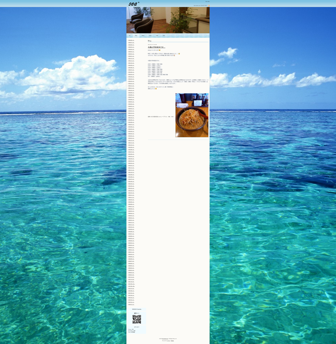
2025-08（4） (131, 67)
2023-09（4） (131, 119)
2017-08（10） (131, 286)
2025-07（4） (131, 69)
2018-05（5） (131, 265)
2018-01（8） (131, 274)
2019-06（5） (131, 236)
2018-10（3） (131, 254)
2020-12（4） (131, 195)
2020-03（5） (131, 215)
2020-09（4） (131, 201)
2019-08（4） (131, 231)
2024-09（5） (131, 92)
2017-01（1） (131, 302)
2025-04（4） (131, 76)
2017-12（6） (131, 277)
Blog (136, 35)
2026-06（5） (131, 44)
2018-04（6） (131, 267)
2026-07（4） (131, 42)
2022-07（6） (131, 151)
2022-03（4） (131, 160)
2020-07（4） (131, 206)
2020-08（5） (131, 204)
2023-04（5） (131, 131)
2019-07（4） (131, 233)
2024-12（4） (131, 85)
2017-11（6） (131, 279)
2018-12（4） (131, 249)
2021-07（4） (131, 179)
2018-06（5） (131, 263)
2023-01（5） (131, 138)
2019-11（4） (131, 224)
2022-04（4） (131, 158)
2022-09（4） (131, 147)
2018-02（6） (131, 272)
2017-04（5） (131, 295)
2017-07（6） (131, 288)
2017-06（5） (131, 290)
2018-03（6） (131, 270)
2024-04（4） (131, 104)
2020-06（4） (131, 208)
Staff (157, 35)
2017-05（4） (131, 293)
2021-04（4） (131, 185)
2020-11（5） (131, 197)
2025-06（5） (131, 72)
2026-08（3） (131, 40)
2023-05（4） (131, 129)
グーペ (168, 340)
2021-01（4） (131, 192)
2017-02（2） (131, 299)
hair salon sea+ (165, 338)
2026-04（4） (131, 49)
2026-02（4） (131, 53)
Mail (164, 35)
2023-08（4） (131, 122)
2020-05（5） (131, 211)
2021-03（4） (131, 188)
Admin (172, 340)
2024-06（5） (131, 99)
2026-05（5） (131, 47)
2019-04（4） (131, 240)
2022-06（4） (131, 154)
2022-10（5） (131, 145)
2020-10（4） (131, 199)
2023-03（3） (131, 133)
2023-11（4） (131, 115)
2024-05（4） (131, 101)
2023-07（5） (131, 124)
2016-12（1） (131, 304)
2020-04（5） (131, 213)
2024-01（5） (131, 110)
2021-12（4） (131, 167)
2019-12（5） (131, 222)
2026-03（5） (131, 51)
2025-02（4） (131, 81)
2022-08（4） (131, 149)
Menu (143, 35)
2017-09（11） (131, 283)
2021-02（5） (131, 190)
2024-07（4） (131, 97)
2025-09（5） (131, 65)
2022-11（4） (131, 142)
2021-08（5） (131, 176)
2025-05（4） (131, 74)
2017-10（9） (131, 281)
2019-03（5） (131, 242)
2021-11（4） (131, 170)
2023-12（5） (131, 113)
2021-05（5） (131, 183)
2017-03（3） (131, 297)
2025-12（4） (131, 58)
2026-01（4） (131, 56)
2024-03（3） (131, 106)
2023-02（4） (131, 135)
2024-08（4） (131, 94)
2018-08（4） (131, 258)
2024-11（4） (131, 88)
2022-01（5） (131, 165)
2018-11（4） (131, 252)
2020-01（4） (131, 220)
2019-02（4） (131, 245)
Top (129, 35)
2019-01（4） (131, 247)
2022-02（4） (131, 163)
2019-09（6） (131, 229)
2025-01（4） (131, 83)
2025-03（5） (131, 78)
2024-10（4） (131, 90)
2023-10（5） (131, 117)
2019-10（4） (131, 226)
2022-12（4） (131, 140)
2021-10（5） (131, 172)
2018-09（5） (131, 256)
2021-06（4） (131, 181)
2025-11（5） (131, 60)
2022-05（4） (131, 156)
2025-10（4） (131, 63)
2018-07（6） (131, 261)
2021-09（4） (131, 174)
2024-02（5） (131, 108)
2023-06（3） (131, 126)
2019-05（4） (131, 238)
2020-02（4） (131, 217)
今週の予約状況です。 (156, 47)
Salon (150, 35)
